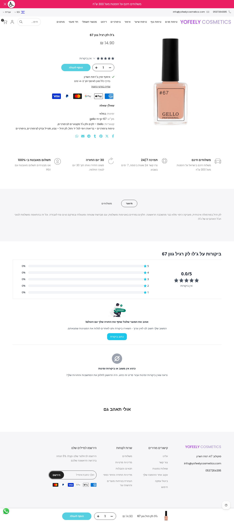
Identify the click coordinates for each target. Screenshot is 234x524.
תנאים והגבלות (124, 468)
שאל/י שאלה (106, 105)
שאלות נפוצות (160, 468)
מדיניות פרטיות (123, 462)
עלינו (165, 456)
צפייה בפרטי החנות (100, 86)
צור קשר (163, 462)
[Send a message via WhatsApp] (6, 511)
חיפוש (164, 487)
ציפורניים (21, 128)
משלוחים (106, 203)
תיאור (129, 203)
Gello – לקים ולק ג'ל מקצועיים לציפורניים (80, 124)
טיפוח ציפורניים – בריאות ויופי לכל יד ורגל (91, 128)
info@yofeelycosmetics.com (189, 11)
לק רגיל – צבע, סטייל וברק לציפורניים (47, 128)
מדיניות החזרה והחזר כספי (117, 475)
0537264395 (220, 11)
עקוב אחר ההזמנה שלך (155, 475)
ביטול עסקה (161, 481)
